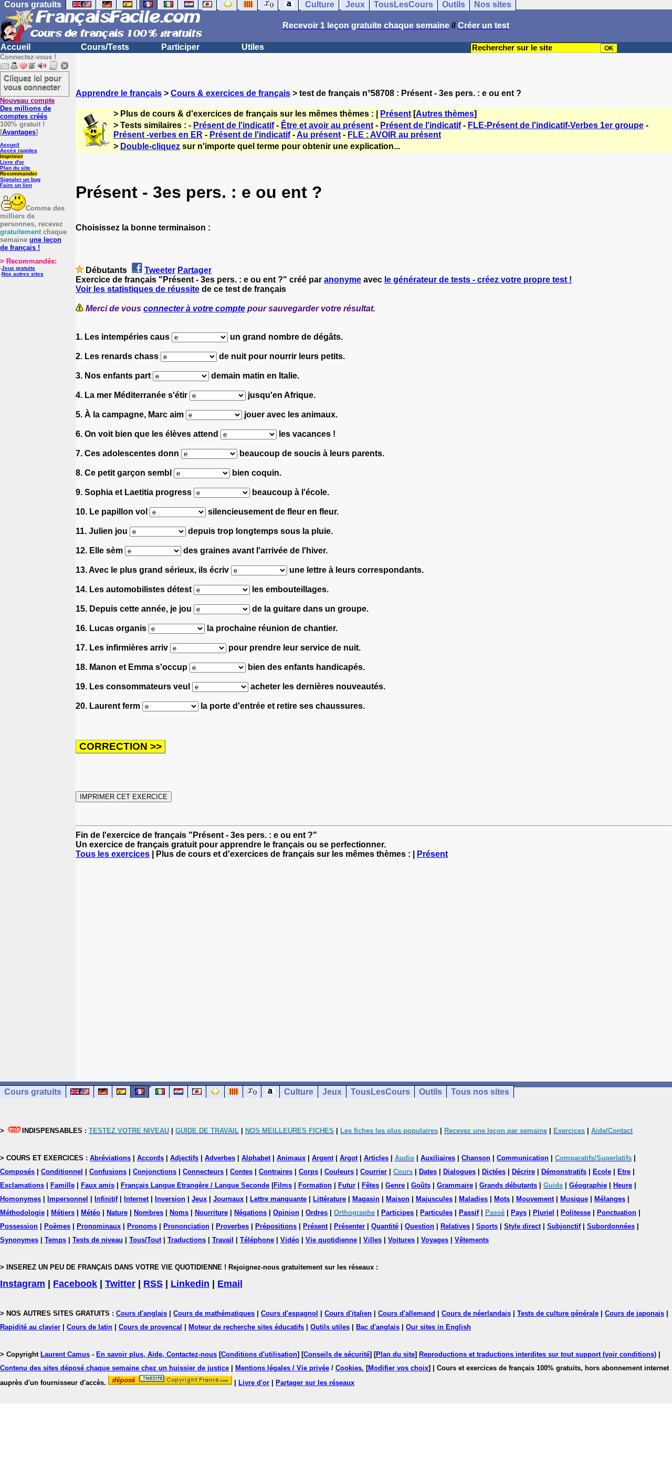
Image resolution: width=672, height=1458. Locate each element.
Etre (624, 1172)
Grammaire (455, 1185)
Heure (622, 1185)
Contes (241, 1172)
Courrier (373, 1172)
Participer (180, 47)
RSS (153, 1283)
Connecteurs (203, 1172)
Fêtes (370, 1185)
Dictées (494, 1172)
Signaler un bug (20, 179)
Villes (372, 1240)
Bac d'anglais (378, 1327)
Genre (395, 1185)
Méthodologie (22, 1212)
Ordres (317, 1212)
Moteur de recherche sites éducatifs (246, 1327)
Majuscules (434, 1199)
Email (230, 1283)
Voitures (401, 1240)
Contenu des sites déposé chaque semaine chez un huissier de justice (114, 1368)
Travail (223, 1240)
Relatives (455, 1226)
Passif (469, 1212)
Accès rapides (18, 150)
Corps (308, 1172)
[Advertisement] (374, 960)
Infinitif (106, 1199)
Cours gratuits (32, 1091)
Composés (17, 1172)
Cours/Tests (105, 47)
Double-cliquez (150, 146)
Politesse (576, 1212)
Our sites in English (438, 1327)
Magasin (366, 1199)
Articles (376, 1158)
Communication (523, 1158)
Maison (398, 1199)
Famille (62, 1185)
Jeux (332, 1091)
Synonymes (19, 1240)
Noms (179, 1212)
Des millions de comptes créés (27, 108)
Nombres (148, 1212)
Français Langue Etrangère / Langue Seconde (195, 1185)
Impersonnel (67, 1199)
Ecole (602, 1172)
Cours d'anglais (141, 1313)
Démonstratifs (563, 1172)
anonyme (342, 279)
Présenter (349, 1226)
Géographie (588, 1185)
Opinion (286, 1212)
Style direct (522, 1226)
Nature (117, 1212)
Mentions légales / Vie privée (282, 1368)
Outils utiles (330, 1327)
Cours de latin (89, 1327)
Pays (519, 1212)
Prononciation (186, 1226)
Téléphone (257, 1240)
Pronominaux (99, 1226)
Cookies (348, 1368)
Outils (430, 1091)
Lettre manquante (278, 1199)
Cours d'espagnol (289, 1313)
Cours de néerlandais (476, 1313)
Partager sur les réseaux (315, 1383)
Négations (250, 1212)
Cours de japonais (634, 1313)
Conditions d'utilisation (259, 1354)
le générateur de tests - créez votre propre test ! (478, 279)
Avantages (19, 132)
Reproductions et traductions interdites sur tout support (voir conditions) (537, 1354)
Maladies (473, 1199)
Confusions (108, 1172)
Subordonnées (611, 1226)
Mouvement (535, 1199)
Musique (574, 1199)
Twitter (120, 1283)
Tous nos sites (480, 1091)
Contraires (275, 1172)
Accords (150, 1158)
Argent (322, 1158)
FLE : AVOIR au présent (394, 134)
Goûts (420, 1185)
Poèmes (57, 1226)
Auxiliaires (438, 1158)
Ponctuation (616, 1212)
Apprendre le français (119, 93)
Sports (487, 1226)
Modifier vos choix (398, 1368)
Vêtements (472, 1240)
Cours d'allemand (406, 1313)
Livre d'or (12, 162)
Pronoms (142, 1226)
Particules (436, 1212)
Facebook (75, 1283)
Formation (315, 1185)
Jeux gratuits (18, 268)
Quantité (384, 1226)
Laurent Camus (65, 1354)
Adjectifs (184, 1158)
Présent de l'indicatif (233, 125)
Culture (298, 1091)
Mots (502, 1199)
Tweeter (159, 270)
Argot (349, 1158)
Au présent (319, 134)
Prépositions (276, 1226)
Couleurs (339, 1172)
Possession (19, 1226)
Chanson (475, 1158)
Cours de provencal (150, 1327)
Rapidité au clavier (30, 1327)
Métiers (63, 1212)
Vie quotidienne (331, 1240)
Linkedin (190, 1283)
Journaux (228, 1199)
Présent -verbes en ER (158, 134)
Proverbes (232, 1226)
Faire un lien (16, 185)
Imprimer (11, 156)
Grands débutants (508, 1185)
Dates (428, 1172)
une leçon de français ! (30, 243)
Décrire (523, 1172)
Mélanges (609, 1199)
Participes (397, 1212)
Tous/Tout (145, 1240)
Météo (90, 1212)
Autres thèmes (445, 113)
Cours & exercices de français (230, 93)
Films (283, 1185)
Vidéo (289, 1240)
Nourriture (211, 1212)
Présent (395, 113)
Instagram (22, 1283)
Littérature (329, 1199)
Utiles (253, 47)
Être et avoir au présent (327, 125)
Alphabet (256, 1158)
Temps (55, 1240)
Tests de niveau (97, 1240)
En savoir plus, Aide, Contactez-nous (156, 1354)
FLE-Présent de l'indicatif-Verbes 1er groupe (556, 125)
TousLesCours (380, 1091)
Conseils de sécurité (336, 1354)
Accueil (15, 47)
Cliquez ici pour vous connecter (32, 82)
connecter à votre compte (194, 308)
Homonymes (20, 1199)
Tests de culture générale (557, 1313)
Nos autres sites (23, 274)
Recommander (18, 173)
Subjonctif (564, 1226)
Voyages (434, 1240)
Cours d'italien (348, 1313)
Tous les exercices (113, 853)
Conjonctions (154, 1172)
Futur (346, 1185)
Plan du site (15, 168)
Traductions (186, 1240)
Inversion (170, 1199)
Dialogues (459, 1172)
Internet (136, 1199)
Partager (194, 270)
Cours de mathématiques (214, 1313)
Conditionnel (62, 1172)
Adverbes (220, 1158)
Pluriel (543, 1212)
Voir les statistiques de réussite (138, 289)
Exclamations (22, 1185)
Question (419, 1226)
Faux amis (97, 1185)
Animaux (291, 1158)
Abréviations (110, 1158)
